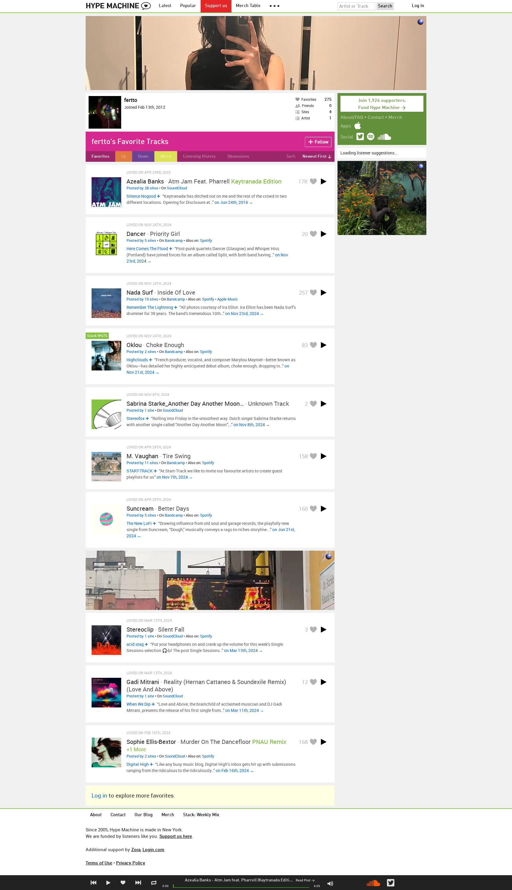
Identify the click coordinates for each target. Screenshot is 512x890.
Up (123, 156)
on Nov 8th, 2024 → (251, 424)
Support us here (175, 836)
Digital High (138, 764)
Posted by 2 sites (141, 351)
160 (303, 508)
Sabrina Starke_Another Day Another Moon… (185, 404)
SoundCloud (177, 188)
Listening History (199, 156)
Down (143, 156)
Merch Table (248, 6)
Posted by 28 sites (142, 188)
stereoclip (140, 629)
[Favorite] (313, 181)
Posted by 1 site (140, 410)
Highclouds (137, 359)
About (96, 815)
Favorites (100, 156)
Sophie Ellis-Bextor (151, 742)
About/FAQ (351, 117)
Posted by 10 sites (142, 299)
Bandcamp (174, 240)
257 (303, 292)
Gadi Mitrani (143, 682)
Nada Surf (140, 292)
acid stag (135, 644)
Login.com (153, 849)
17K (303, 181)
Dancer (136, 234)
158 (303, 456)
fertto (130, 99)
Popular (188, 6)
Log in (418, 6)
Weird (165, 156)
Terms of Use (99, 863)
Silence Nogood (141, 196)
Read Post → (305, 880)
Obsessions (238, 156)
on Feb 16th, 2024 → (235, 770)
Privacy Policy (130, 863)
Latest (165, 6)
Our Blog (144, 815)
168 (303, 741)
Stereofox (136, 418)
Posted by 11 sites (142, 462)
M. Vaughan (142, 456)
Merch (395, 117)
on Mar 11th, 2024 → (244, 710)
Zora (135, 849)
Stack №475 (97, 336)
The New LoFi (139, 523)
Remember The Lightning (150, 307)
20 (305, 234)
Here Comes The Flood (147, 248)
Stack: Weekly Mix (201, 815)
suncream (140, 508)
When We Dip (139, 704)
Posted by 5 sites (141, 240)
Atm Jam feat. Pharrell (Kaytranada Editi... (254, 880)
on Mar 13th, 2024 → (243, 650)
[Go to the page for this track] (106, 192)
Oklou (134, 345)
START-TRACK (140, 471)
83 (305, 345)
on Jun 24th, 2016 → (234, 202)
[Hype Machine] (120, 6)
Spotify (206, 240)
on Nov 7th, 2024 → (174, 477)
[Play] (324, 181)
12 (305, 682)
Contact (376, 117)
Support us (216, 6)
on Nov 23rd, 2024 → (244, 313)
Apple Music (227, 299)
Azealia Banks (198, 880)
